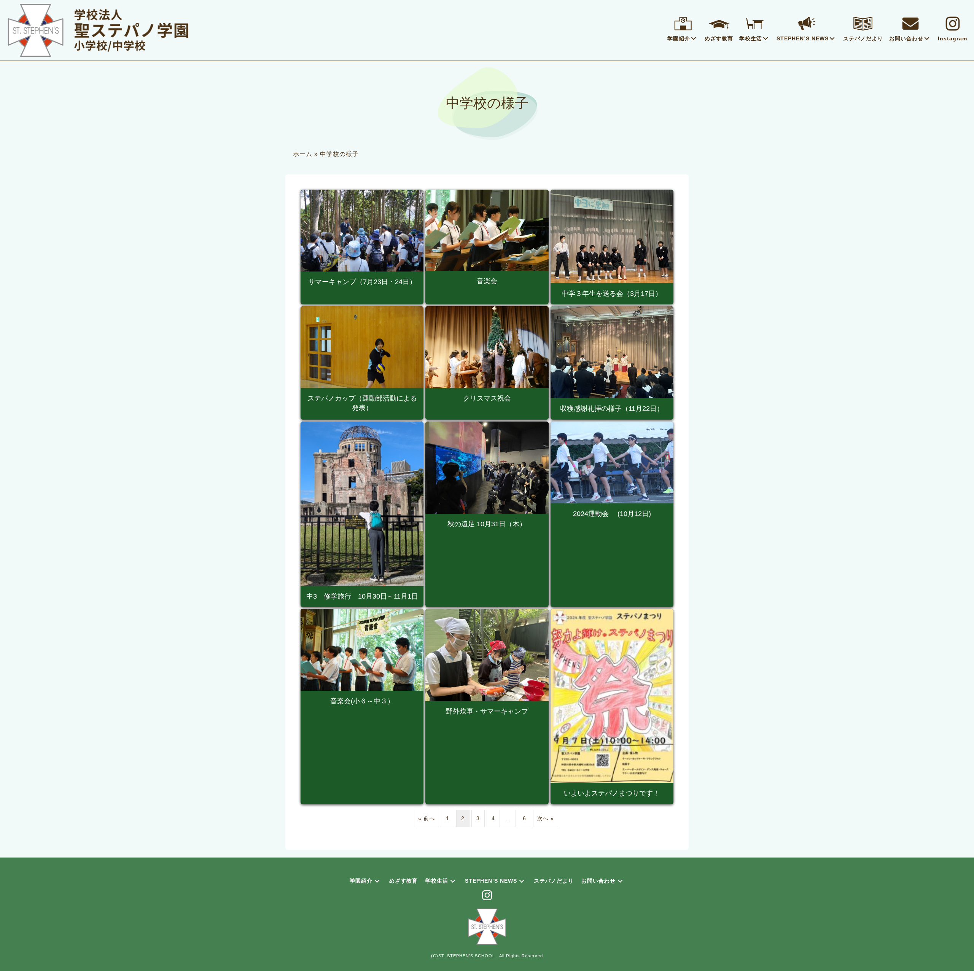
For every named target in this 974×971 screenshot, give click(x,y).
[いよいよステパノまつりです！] (612, 706)
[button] (693, 38)
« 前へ (426, 818)
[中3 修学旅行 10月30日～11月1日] (362, 514)
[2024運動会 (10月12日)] (612, 514)
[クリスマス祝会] (486, 363)
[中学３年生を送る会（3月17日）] (612, 247)
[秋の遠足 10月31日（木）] (486, 514)
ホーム (302, 154)
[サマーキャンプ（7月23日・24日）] (362, 247)
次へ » (545, 818)
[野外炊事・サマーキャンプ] (486, 706)
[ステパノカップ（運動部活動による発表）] (362, 363)
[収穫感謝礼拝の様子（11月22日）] (612, 363)
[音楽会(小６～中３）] (362, 706)
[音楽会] (486, 247)
